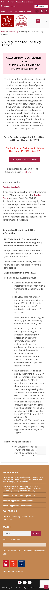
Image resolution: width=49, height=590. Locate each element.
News (3, 11)
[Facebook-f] (37, 11)
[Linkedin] (46, 11)
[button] (38, 21)
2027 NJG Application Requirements (18, 500)
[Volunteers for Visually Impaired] (24, 544)
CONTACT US (10, 511)
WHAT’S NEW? (10, 472)
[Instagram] (42, 11)
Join (29, 11)
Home (4, 32)
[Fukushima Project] (24, 546)
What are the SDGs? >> (13, 571)
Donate (22, 11)
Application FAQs (11, 187)
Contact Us (12, 11)
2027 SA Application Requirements (17, 505)
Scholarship (14, 32)
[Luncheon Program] (24, 543)
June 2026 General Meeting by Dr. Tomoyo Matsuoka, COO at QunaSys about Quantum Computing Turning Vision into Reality (22, 488)
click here (26, 172)
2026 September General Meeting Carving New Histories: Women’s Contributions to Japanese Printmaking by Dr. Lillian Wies (23, 479)
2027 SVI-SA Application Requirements (19, 495)
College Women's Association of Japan (17, 2)
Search (36, 533)
